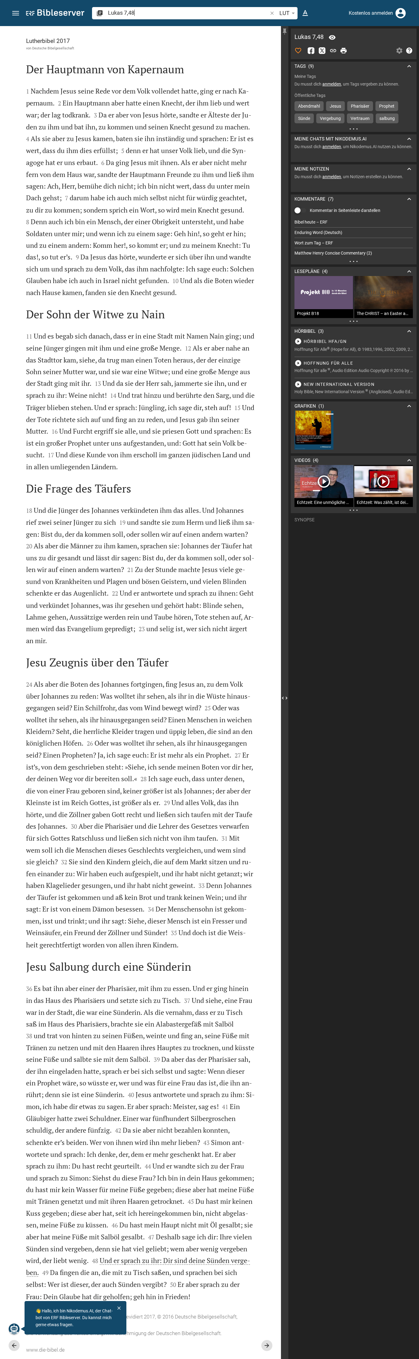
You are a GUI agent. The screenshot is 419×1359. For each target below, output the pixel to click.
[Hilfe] (409, 51)
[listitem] (354, 222)
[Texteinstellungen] (305, 13)
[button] (15, 13)
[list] (354, 237)
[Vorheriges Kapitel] (14, 1345)
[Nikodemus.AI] (14, 1328)
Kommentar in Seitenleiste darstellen (345, 210)
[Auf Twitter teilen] (322, 51)
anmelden (331, 84)
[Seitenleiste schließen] (284, 698)
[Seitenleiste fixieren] (284, 31)
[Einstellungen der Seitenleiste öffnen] (399, 51)
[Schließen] (119, 1308)
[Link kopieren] (333, 51)
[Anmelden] (400, 13)
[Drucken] (343, 51)
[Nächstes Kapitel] (266, 1345)
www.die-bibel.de (45, 1350)
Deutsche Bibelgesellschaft (53, 48)
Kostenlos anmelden (371, 13)
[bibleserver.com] (55, 13)
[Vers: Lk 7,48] (332, 37)
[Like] (298, 51)
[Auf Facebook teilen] (311, 51)
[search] (188, 13)
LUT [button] (284, 13)
